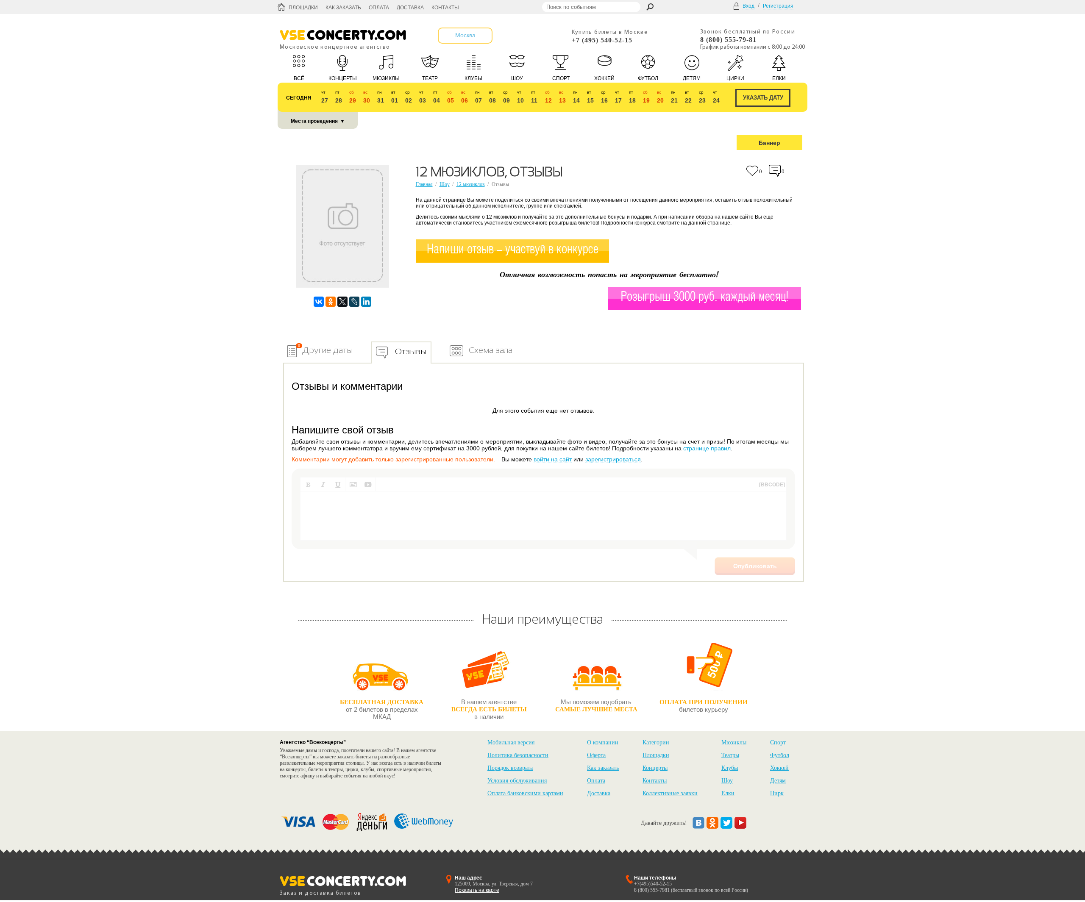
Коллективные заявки (670, 793)
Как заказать (343, 8)
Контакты (445, 8)
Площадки (303, 8)
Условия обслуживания (517, 780)
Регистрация (778, 6)
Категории (656, 742)
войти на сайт (553, 459)
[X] (342, 302)
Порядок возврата (510, 768)
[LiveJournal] (354, 302)
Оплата (379, 8)
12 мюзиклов (470, 184)
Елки (727, 793)
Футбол (779, 755)
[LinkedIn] (366, 302)
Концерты (655, 768)
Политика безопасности (517, 755)
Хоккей (779, 768)
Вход (748, 6)
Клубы (729, 768)
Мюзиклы (733, 742)
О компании (602, 742)
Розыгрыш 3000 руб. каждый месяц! (704, 297)
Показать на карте (477, 890)
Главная (424, 184)
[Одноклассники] (331, 302)
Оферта (596, 755)
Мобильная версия (510, 742)
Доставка (410, 8)
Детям (778, 780)
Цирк (777, 793)
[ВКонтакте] (319, 302)
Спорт (778, 742)
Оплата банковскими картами (525, 793)
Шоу (445, 184)
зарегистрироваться (613, 459)
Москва (465, 35)
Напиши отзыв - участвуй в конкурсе (512, 250)
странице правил (707, 448)
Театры (730, 755)
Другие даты (327, 350)
